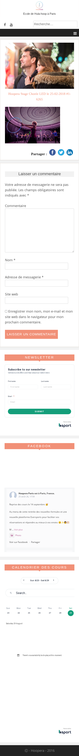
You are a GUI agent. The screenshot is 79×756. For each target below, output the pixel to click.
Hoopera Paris (26, 493)
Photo (18, 535)
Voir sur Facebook (18, 542)
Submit (39, 411)
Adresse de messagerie (24, 277)
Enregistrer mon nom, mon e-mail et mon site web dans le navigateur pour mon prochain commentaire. (39, 316)
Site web (11, 294)
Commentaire (15, 206)
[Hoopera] (39, 9)
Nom (10, 260)
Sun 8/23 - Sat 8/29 (39, 580)
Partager (35, 542)
